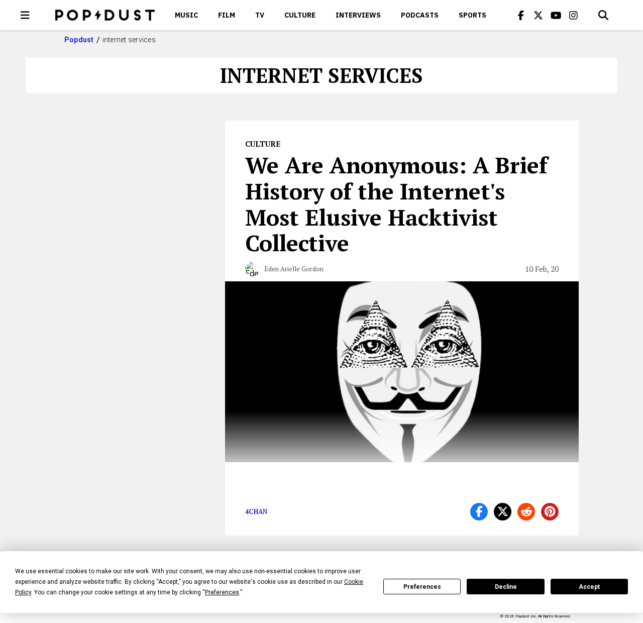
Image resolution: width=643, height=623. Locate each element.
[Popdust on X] (538, 15)
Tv (259, 15)
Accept (589, 586)
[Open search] (603, 15)
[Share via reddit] (526, 512)
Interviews (358, 15)
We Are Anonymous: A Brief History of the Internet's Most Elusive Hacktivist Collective (396, 204)
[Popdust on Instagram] (573, 15)
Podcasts (420, 15)
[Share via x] (502, 512)
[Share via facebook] (479, 512)
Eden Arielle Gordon (294, 268)
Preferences (422, 586)
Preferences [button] (222, 592)
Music (186, 15)
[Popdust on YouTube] (556, 15)
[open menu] (25, 15)
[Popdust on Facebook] (520, 15)
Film (226, 15)
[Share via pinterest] (550, 512)
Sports (472, 15)
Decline (506, 586)
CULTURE (299, 15)
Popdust (79, 40)
